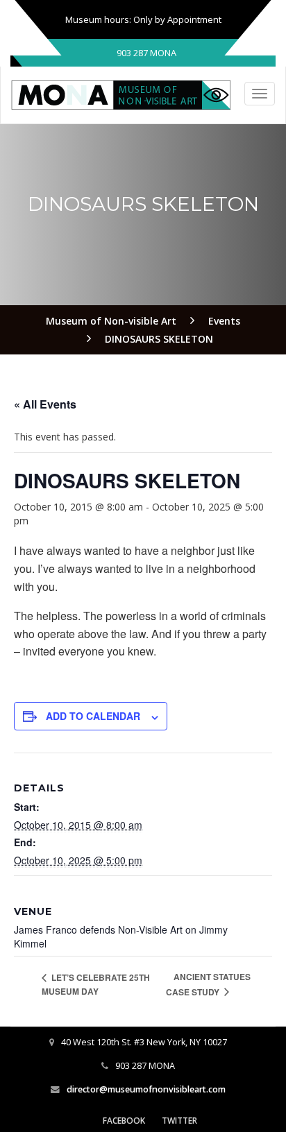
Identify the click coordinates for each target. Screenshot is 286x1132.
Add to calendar (93, 716)
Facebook (124, 1120)
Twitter (179, 1120)
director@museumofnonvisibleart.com (146, 1089)
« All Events (45, 404)
